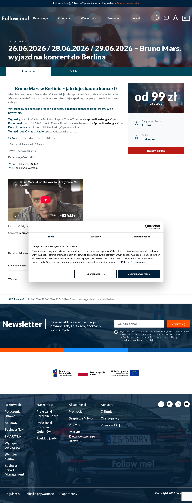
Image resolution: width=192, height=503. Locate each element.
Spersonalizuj (94, 274)
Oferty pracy (110, 418)
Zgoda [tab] (51, 236)
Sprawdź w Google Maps (108, 123)
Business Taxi (14, 429)
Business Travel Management (14, 470)
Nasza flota (45, 404)
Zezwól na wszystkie (139, 274)
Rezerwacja (40, 18)
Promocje (113, 18)
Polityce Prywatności (133, 262)
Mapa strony (68, 493)
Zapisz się (178, 324)
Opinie (145, 135)
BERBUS (11, 422)
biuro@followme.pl (27, 167)
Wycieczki (87, 18)
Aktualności (77, 404)
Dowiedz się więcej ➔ (128, 3)
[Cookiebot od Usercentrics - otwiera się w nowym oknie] (147, 227)
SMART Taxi (13, 436)
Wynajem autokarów (12, 445)
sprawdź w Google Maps (101, 119)
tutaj (150, 340)
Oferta (62, 18)
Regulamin (12, 493)
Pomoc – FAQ (110, 425)
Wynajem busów (12, 456)
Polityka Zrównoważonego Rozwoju (81, 436)
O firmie (107, 411)
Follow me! (17, 299)
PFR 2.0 (74, 425)
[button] (186, 18)
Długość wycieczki (152, 121)
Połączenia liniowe (12, 413)
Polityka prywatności (39, 493)
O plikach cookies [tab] (141, 236)
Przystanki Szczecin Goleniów (44, 427)
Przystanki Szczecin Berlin (47, 413)
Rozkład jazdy (47, 438)
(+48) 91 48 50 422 (27, 163)
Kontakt (135, 18)
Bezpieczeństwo (81, 418)
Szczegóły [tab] (96, 236)
